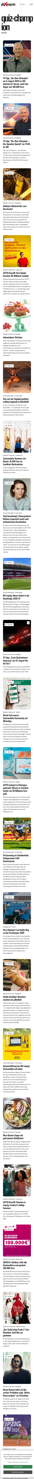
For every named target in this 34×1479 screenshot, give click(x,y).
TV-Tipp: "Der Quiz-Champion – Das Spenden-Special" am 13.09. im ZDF (16, 143)
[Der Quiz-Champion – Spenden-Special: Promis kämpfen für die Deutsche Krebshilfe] (17, 119)
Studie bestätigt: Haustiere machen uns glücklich (14, 998)
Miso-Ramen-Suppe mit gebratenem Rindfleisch (13, 1137)
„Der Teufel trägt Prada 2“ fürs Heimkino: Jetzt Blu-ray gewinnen (16, 1332)
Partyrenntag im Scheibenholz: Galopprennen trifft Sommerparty (16, 858)
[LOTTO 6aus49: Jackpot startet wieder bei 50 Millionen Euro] (17, 763)
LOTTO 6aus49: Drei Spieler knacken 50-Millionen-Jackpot (16, 274)
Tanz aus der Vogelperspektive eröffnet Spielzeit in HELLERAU (16, 400)
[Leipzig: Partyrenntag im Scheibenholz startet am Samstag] (17, 834)
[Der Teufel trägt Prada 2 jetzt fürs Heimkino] (17, 1308)
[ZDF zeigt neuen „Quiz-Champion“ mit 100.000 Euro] (17, 56)
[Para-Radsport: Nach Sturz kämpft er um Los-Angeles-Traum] (17, 908)
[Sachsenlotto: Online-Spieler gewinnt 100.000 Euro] (17, 1241)
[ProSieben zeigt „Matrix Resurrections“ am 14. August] (17, 1368)
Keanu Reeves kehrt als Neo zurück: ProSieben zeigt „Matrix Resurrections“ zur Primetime (16, 1392)
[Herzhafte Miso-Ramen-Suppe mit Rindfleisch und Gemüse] (17, 1114)
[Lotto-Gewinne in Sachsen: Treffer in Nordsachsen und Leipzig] (17, 437)
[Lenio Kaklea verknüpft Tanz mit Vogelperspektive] (17, 377)
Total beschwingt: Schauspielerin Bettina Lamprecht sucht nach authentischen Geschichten (17, 518)
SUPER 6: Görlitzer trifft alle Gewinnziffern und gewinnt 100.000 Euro (15, 1265)
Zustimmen (17, 1467)
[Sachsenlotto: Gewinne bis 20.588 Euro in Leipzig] (17, 1180)
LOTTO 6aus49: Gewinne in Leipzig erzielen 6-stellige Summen (14, 1205)
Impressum (25, 1462)
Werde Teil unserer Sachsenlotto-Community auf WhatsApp (15, 718)
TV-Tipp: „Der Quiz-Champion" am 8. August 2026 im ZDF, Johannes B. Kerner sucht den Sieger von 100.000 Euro (15, 82)
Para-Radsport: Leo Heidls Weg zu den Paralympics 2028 (16, 931)
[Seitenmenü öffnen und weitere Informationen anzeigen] (31, 4)
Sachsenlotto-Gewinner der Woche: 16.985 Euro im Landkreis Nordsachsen (14, 461)
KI (28, 423)
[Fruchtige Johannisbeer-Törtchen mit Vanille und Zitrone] (17, 316)
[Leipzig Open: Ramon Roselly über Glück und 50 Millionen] (17, 1430)
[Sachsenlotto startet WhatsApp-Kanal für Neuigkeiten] (17, 693)
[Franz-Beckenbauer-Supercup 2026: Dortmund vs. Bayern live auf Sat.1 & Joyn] (17, 636)
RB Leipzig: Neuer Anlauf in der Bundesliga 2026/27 (16, 597)
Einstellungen (18, 1472)
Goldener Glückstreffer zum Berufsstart (15, 207)
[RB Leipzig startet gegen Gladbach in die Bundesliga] (17, 574)
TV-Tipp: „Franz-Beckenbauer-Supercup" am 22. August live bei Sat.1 (15, 660)
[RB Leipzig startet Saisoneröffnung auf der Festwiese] (17, 1044)
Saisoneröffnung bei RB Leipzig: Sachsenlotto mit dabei (16, 1067)
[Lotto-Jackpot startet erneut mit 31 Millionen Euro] (17, 251)
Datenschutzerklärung (14, 1462)
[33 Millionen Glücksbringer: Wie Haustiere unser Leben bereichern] (17, 975)
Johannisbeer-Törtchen (12, 337)
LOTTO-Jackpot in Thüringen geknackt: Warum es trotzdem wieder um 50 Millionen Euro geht (15, 789)
